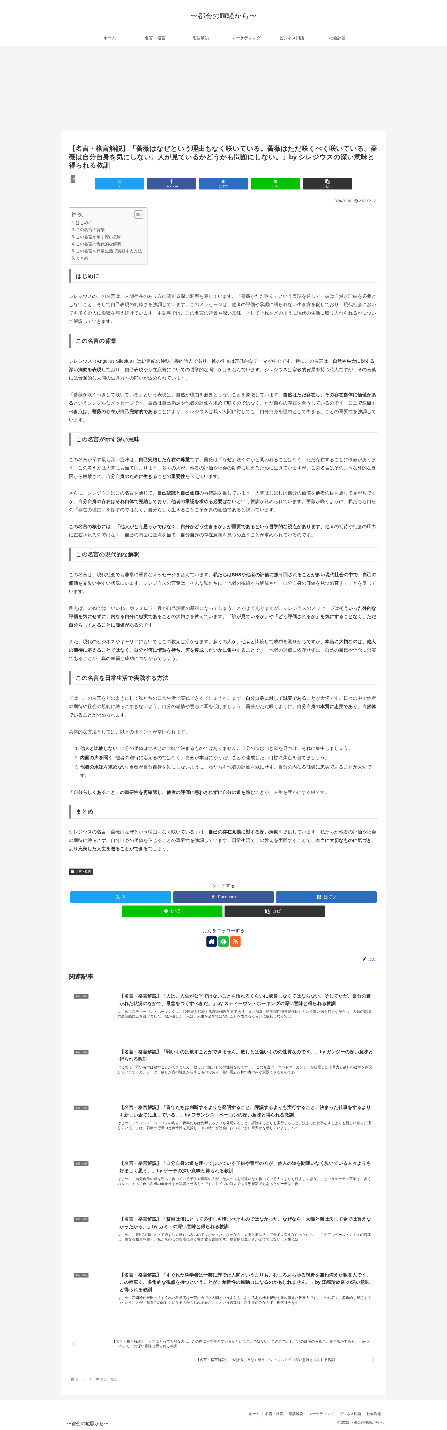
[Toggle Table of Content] (136, 214)
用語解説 (296, 1414)
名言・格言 (83, 871)
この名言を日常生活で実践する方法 (109, 250)
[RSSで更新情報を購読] (235, 941)
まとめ (82, 258)
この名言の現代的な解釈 (98, 243)
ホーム (254, 1414)
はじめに (84, 222)
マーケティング (321, 1414)
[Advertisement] (223, 88)
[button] (327, 183)
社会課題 (374, 1414)
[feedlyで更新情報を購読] (223, 941)
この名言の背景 (90, 229)
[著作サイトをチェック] (211, 941)
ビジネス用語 (350, 1414)
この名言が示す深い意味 (98, 236)
